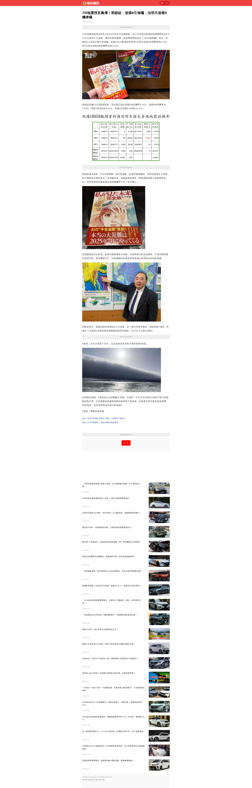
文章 (162, 3)
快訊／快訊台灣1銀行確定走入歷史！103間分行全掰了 (103, 418)
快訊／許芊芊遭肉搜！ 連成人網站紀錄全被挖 (100, 422)
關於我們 (85, 780)
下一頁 (126, 443)
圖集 (167, 3)
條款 (96, 780)
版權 (103, 780)
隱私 (100, 780)
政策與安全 (91, 780)
